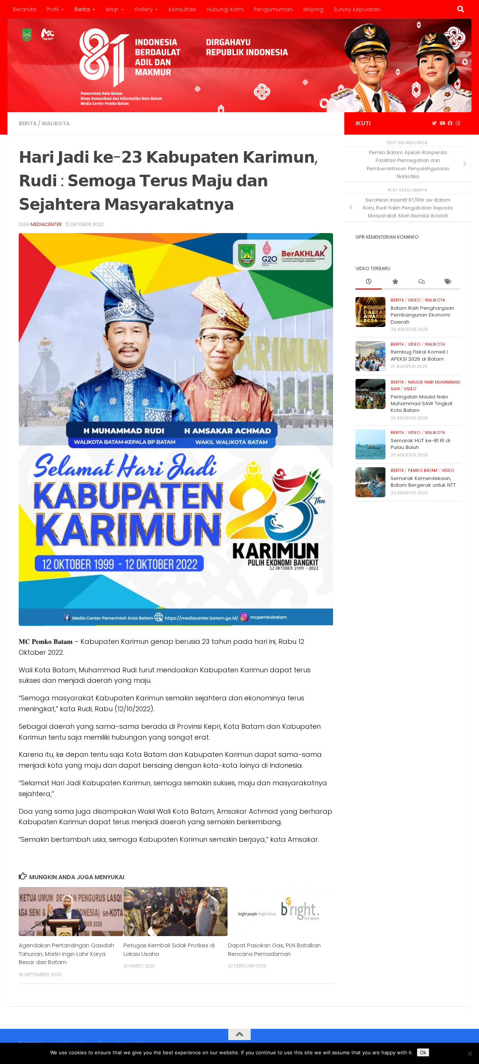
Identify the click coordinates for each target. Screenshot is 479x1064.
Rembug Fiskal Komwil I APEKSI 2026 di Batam (419, 355)
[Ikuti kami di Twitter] (434, 123)
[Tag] (447, 282)
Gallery (143, 9)
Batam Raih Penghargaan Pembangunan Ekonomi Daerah (422, 315)
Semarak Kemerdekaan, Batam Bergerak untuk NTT (423, 482)
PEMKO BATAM (422, 470)
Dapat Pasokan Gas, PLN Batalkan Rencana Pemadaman (274, 949)
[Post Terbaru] (369, 282)
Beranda (24, 9)
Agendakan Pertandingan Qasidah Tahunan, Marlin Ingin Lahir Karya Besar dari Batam (66, 953)
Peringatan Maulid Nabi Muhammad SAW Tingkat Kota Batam (421, 403)
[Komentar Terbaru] (421, 282)
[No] (469, 1053)
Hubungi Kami (225, 9)
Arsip (112, 9)
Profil (52, 9)
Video (414, 300)
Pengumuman (273, 9)
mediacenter (46, 224)
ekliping (313, 9)
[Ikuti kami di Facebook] (450, 123)
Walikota (56, 123)
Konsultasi (182, 9)
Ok (423, 1052)
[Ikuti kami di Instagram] (457, 123)
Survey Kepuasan (357, 9)
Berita (82, 9)
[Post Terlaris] (395, 282)
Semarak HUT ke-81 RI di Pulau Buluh (420, 444)
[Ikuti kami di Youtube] (442, 123)
